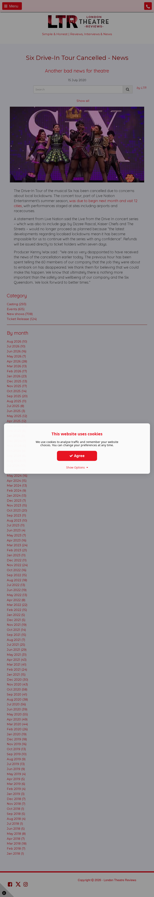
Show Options (76, 467)
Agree (79, 455)
